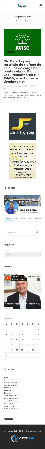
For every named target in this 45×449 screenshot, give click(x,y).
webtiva (6, 86)
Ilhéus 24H (7, 390)
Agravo (6, 377)
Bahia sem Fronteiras (12, 380)
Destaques (10, 52)
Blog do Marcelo (10, 385)
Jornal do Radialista (11, 401)
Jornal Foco (8, 403)
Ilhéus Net (7, 393)
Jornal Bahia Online (11, 396)
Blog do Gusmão (10, 382)
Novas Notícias (9, 406)
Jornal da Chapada (11, 398)
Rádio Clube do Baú (11, 409)
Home (17, 21)
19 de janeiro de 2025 (15, 86)
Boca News (8, 388)
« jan (5, 359)
